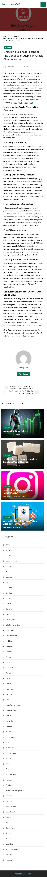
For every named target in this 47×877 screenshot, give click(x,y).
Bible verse (10, 566)
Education (10, 630)
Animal (8, 545)
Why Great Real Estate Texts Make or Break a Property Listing (20, 522)
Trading (9, 833)
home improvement (13, 705)
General (9, 678)
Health (8, 684)
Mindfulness (10, 748)
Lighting (9, 726)
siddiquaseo (11, 67)
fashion (9, 641)
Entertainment (11, 636)
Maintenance (11, 737)
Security (9, 796)
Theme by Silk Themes (24, 874)
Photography (11, 774)
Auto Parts (10, 550)
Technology (10, 828)
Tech (7, 822)
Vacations (9, 844)
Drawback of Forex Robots (15, 431)
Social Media (11, 806)
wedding (9, 860)
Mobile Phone (11, 753)
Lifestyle (9, 721)
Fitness (9, 657)
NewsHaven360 (11, 4)
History (9, 694)
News (8, 764)
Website (9, 855)
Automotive (10, 555)
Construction (11, 598)
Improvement (11, 710)
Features (9, 646)
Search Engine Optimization (16, 790)
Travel (8, 838)
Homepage (6, 36)
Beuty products (12, 561)
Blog (8, 571)
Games (8, 673)
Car (7, 582)
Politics (9, 780)
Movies (9, 758)
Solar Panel (10, 812)
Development (11, 620)
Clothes (9, 593)
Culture (9, 609)
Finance (9, 652)
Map (7, 742)
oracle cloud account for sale (22, 102)
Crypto (8, 604)
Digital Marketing (13, 625)
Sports (8, 817)
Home (8, 700)
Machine (9, 732)
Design (8, 614)
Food (8, 662)
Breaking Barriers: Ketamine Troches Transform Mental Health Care (20, 460)
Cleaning (9, 587)
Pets (7, 769)
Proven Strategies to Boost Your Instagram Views (18, 491)
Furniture (9, 668)
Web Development (13, 849)
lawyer (8, 716)
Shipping (9, 801)
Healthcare (10, 689)
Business (16, 36)
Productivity (11, 785)
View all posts (23, 374)
